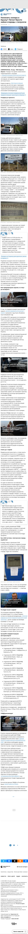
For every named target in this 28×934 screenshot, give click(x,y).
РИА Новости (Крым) (17, 83)
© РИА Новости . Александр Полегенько (8, 42)
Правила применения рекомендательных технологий (11, 895)
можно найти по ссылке (11, 784)
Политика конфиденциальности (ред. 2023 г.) (12, 893)
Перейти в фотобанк (19, 42)
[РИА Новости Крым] (6, 14)
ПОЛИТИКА (4, 872)
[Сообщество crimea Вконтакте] (9, 860)
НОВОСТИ (3, 876)
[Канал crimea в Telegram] (3, 860)
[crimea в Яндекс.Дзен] (14, 860)
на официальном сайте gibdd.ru (10, 776)
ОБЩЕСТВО (10, 872)
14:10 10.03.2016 (4, 24)
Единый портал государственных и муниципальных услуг (13, 740)
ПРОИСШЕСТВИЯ (18, 872)
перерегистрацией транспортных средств (14, 75)
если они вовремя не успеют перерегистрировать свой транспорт (14, 618)
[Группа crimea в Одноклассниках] (20, 860)
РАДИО (18, 876)
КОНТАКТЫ (25, 876)
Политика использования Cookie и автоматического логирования (9, 890)
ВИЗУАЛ (25, 872)
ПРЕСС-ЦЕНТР (11, 876)
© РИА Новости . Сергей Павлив (6, 222)
